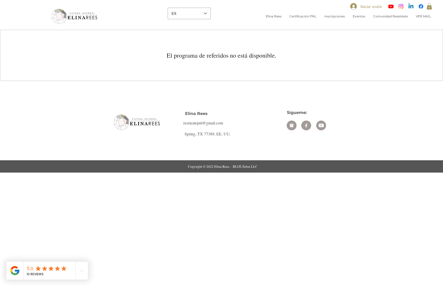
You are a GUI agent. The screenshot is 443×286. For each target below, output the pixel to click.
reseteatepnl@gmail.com (203, 122)
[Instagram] (401, 6)
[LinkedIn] (411, 6)
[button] (429, 6)
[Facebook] (421, 6)
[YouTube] (391, 6)
